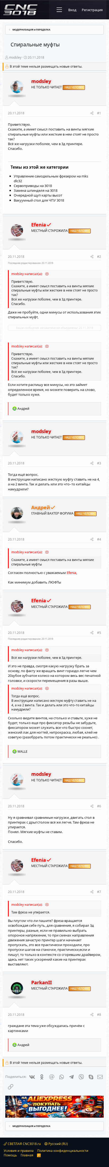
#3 (99, 463)
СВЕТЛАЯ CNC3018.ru (24, 1144)
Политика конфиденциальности (62, 1150)
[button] (59, 9)
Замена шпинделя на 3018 (35, 190)
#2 (99, 256)
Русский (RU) (58, 1144)
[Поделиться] (92, 113)
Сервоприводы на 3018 (33, 185)
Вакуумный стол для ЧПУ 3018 (39, 200)
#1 (99, 113)
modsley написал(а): (27, 274)
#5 (99, 632)
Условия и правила (19, 1150)
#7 (99, 892)
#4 (99, 539)
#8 (99, 1014)
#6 (99, 806)
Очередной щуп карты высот (38, 195)
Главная (27, 1155)
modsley (15, 57)
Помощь (10, 1155)
